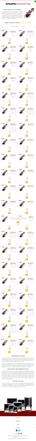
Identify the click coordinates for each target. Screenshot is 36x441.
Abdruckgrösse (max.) (13, 31)
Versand (26, 438)
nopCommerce (20, 436)
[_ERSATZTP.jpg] (4, 33)
